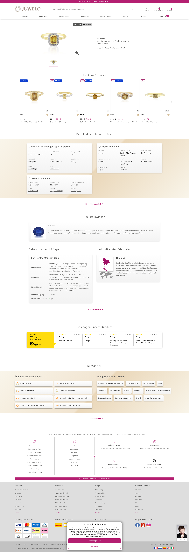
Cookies (45, 545)
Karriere (17, 545)
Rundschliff (33, 191)
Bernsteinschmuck (61, 500)
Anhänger (18, 493)
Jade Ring (98, 510)
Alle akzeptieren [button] (95, 541)
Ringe (160, 383)
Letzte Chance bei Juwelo (153, 398)
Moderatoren (74, 449)
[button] (147, 9)
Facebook (137, 525)
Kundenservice (34, 446)
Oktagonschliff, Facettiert (126, 162)
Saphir (101, 153)
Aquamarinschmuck (62, 496)
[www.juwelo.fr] (156, 548)
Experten (74, 452)
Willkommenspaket (34, 452)
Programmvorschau (74, 459)
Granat (137, 506)
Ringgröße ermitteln (34, 472)
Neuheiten (84, 17)
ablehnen (100, 533)
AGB (25, 545)
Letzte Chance (106, 17)
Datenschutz (34, 545)
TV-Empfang (34, 459)
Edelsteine (43, 17)
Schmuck (24, 17)
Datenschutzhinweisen (93, 536)
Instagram (148, 525)
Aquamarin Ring (100, 496)
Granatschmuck (60, 510)
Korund (138, 398)
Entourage (32, 168)
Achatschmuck (60, 490)
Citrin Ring (99, 500)
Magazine (74, 456)
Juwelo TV (163, 17)
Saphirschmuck (148, 383)
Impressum (55, 545)
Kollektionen (64, 17)
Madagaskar (76, 191)
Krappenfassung (56, 191)
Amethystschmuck (61, 493)
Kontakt (64, 545)
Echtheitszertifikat (34, 449)
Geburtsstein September (123, 398)
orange (101, 170)
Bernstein (138, 500)
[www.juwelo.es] (164, 548)
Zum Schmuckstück (93, 204)
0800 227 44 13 (121, 468)
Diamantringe (19, 506)
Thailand (123, 170)
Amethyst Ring (100, 493)
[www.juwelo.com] (168, 548)
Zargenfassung (147, 161)
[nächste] (171, 102)
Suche (133, 9)
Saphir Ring (138, 391)
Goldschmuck (115, 391)
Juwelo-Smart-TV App (34, 462)
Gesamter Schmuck (22, 490)
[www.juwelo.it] (172, 548)
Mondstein (139, 510)
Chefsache (54, 168)
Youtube (143, 525)
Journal (73, 466)
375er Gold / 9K (56, 161)
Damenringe (102, 391)
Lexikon (143, 17)
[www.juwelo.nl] (160, 548)
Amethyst (138, 493)
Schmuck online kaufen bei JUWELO (110, 383)
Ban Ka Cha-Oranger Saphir (128, 154)
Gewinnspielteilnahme (34, 456)
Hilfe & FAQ (35, 469)
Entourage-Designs (104, 398)
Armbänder (19, 496)
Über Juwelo (74, 446)
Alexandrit (139, 490)
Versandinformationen (35, 466)
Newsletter (74, 462)
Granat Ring (99, 506)
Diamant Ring (100, 503)
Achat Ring (99, 490)
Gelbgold (32, 161)
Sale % (125, 17)
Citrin (137, 503)
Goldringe (127, 391)
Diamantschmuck (61, 506)
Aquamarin (139, 496)
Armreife (18, 500)
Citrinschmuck (60, 503)
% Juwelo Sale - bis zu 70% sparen (158, 391)
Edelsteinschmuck (133, 383)
